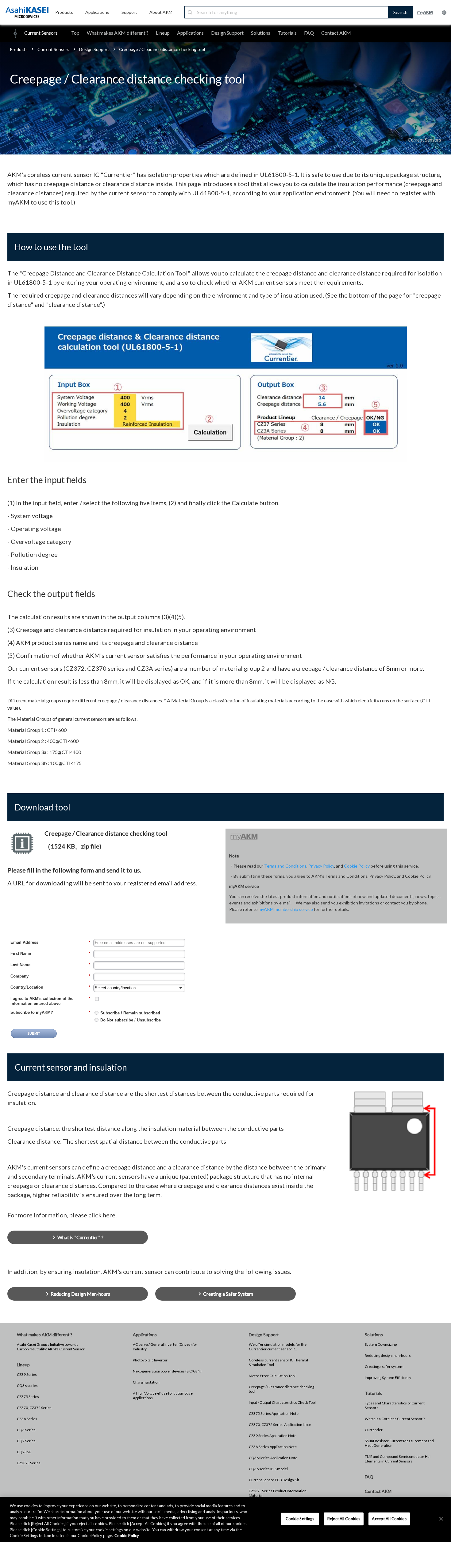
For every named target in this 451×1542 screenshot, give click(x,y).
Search (400, 12)
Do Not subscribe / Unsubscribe (130, 1020)
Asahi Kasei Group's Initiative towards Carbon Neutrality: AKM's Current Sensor (51, 1346)
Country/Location (50, 987)
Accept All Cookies (389, 1518)
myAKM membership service (286, 909)
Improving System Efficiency (388, 1377)
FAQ (309, 33)
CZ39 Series (27, 1374)
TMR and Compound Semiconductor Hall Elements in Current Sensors (398, 1458)
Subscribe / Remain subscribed (130, 1013)
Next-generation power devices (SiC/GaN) (167, 1371)
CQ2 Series (26, 1441)
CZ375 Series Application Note (274, 1413)
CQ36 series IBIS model (268, 1468)
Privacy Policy (321, 866)
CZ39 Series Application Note (272, 1435)
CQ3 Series (26, 1429)
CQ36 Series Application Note (273, 1457)
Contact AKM (336, 33)
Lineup (163, 33)
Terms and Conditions (285, 866)
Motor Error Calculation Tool (272, 1375)
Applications (190, 33)
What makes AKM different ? (117, 33)
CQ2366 (24, 1452)
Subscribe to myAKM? (50, 1012)
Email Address (50, 942)
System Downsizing (381, 1344)
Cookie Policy (357, 866)
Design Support (227, 33)
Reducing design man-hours (388, 1355)
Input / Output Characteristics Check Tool (282, 1402)
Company (50, 976)
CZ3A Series (27, 1418)
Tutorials (287, 33)
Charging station (146, 1382)
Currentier (374, 1429)
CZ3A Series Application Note (273, 1446)
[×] (441, 1519)
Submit (33, 1033)
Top (75, 33)
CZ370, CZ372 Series (34, 1407)
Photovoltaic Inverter (150, 1360)
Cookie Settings (300, 1518)
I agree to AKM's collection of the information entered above (50, 1001)
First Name (50, 953)
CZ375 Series (28, 1396)
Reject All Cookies (343, 1518)
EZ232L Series (28, 1463)
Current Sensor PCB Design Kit (274, 1480)
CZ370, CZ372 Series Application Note (280, 1424)
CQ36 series (27, 1385)
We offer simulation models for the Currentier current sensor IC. (277, 1346)
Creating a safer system (384, 1366)
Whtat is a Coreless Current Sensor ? (395, 1418)
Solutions (260, 33)
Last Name (50, 964)
